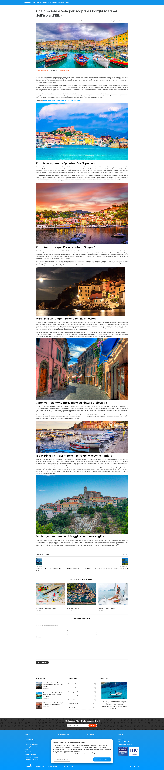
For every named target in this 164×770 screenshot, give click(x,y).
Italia (38, 550)
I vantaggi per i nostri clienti (32, 747)
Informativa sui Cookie (31, 757)
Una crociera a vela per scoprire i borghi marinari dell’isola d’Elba (110, 21)
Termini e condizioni (30, 754)
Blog (26, 749)
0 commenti (125, 554)
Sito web (101, 631)
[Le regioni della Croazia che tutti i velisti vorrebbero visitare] (125, 561)
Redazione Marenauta (42, 70)
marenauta (31, 2)
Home (76, 21)
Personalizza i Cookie (62, 760)
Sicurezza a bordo (73, 696)
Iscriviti (92, 725)
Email (68, 631)
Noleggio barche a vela (92, 739)
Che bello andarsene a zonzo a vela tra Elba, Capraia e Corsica (62, 101)
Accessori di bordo (73, 684)
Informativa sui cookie (79, 749)
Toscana (44, 550)
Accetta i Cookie (102, 760)
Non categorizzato (73, 692)
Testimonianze (29, 752)
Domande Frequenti (30, 742)
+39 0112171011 (125, 742)
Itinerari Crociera (72, 688)
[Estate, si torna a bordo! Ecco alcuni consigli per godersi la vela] (39, 561)
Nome (37, 631)
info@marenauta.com (126, 744)
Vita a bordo (71, 708)
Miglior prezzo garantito (31, 744)
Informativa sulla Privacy (32, 759)
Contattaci (121, 739)
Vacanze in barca (85, 21)
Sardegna (60, 739)
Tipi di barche (72, 700)
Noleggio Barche (29, 739)
